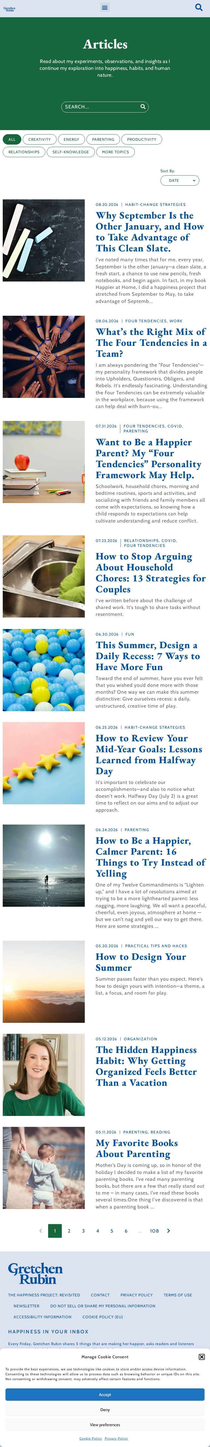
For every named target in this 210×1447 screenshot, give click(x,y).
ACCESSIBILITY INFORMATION (43, 1316)
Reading (160, 1132)
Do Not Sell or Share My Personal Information (103, 1306)
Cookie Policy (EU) (103, 1316)
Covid (175, 426)
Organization (141, 1039)
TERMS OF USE (178, 1295)
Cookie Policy (91, 1438)
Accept (105, 1394)
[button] (202, 1357)
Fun (130, 634)
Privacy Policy (116, 1438)
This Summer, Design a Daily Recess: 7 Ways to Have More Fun (148, 655)
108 (154, 1231)
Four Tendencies (146, 320)
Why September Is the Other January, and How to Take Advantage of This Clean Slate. (150, 232)
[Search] (143, 107)
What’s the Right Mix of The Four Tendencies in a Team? (151, 342)
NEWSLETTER (26, 1306)
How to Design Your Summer (141, 962)
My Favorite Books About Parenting (137, 1148)
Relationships (141, 540)
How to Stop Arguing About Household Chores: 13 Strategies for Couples (151, 573)
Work (176, 320)
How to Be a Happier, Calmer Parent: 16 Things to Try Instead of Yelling (150, 857)
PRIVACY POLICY (137, 1295)
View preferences (105, 1424)
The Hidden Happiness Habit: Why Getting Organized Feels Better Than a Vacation (146, 1066)
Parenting (136, 431)
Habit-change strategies (155, 204)
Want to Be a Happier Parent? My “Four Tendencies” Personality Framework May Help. (149, 458)
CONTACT (100, 1295)
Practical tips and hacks (156, 945)
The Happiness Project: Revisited (44, 1295)
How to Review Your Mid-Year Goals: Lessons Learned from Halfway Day (149, 754)
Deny (105, 1409)
